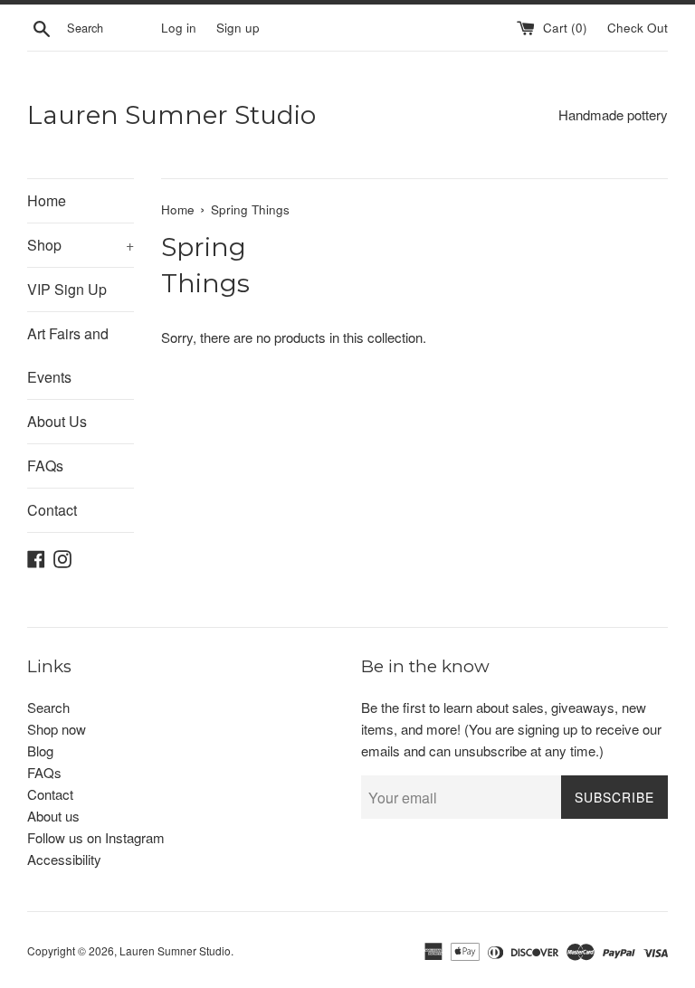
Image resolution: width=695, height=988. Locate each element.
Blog (40, 750)
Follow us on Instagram (96, 837)
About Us (57, 421)
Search (48, 707)
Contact (52, 509)
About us (53, 815)
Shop (80, 244)
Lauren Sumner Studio (171, 115)
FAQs (45, 465)
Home (46, 200)
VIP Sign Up (67, 289)
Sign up (238, 27)
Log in (178, 27)
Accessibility (64, 859)
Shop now (56, 728)
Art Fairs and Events (68, 355)
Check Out (637, 27)
